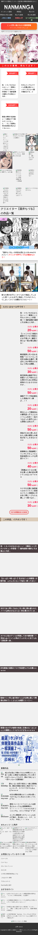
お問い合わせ (19, 926)
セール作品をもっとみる (19, 512)
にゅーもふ (4, 862)
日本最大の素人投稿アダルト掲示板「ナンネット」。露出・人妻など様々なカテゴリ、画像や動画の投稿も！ (22, 908)
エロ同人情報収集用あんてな (9, 874)
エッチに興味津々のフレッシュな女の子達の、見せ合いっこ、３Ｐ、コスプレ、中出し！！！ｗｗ (23, 817)
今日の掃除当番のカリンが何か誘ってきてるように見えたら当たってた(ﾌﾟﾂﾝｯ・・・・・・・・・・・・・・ (23, 797)
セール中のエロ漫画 (32, 19)
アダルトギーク (5, 881)
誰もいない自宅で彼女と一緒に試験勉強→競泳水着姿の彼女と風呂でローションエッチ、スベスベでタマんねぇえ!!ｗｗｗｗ (23, 787)
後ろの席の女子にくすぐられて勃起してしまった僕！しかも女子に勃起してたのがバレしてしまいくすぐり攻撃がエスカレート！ (19, 297)
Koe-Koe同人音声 (6, 885)
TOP (2, 31)
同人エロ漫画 (6, 265)
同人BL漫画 (32, 15)
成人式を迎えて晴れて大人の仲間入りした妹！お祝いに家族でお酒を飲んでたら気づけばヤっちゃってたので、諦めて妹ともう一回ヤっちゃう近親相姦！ (20, 776)
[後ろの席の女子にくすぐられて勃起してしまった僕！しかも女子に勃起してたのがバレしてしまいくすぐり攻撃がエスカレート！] (19, 278)
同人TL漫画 (19, 15)
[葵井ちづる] (19, 234)
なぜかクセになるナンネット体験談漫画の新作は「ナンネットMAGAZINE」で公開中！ (21, 894)
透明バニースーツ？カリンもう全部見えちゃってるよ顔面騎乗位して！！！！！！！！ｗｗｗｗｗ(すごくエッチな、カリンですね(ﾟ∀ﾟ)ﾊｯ (23, 807)
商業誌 (19, 11)
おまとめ (3, 870)
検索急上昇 (19, 18)
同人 (17, 265)
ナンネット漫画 (6, 11)
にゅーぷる (4, 858)
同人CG (31, 11)
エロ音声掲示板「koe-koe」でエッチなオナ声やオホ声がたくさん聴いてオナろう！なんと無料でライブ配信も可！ (22, 916)
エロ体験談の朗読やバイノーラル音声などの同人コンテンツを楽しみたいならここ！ (22, 901)
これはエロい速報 (6, 877)
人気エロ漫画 (6, 18)
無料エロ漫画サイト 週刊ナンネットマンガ (20, 930)
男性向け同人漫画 (6, 15)
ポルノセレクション (7, 866)
